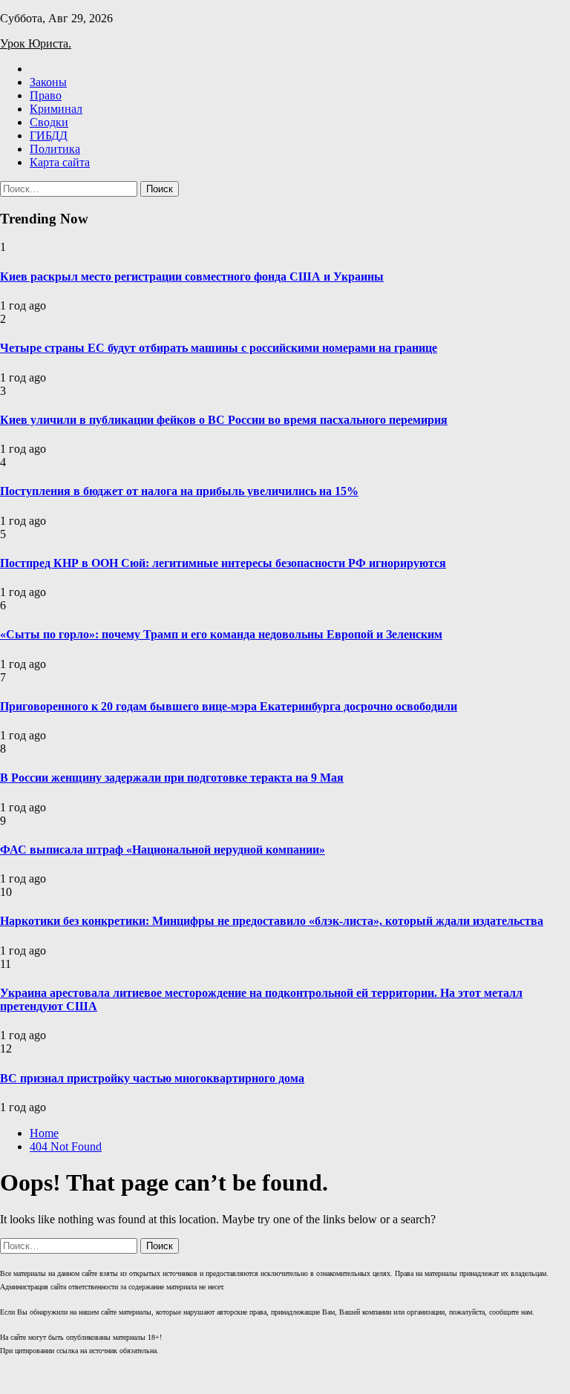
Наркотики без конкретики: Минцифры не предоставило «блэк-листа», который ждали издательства (271, 920)
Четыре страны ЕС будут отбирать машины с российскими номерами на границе (218, 347)
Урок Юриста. (35, 43)
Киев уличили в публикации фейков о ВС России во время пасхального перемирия (224, 419)
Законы (48, 82)
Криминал (56, 108)
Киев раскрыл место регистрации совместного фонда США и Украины (192, 276)
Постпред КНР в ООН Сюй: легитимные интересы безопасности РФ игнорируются (223, 563)
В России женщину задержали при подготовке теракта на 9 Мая (172, 777)
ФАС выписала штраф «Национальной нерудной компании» (162, 849)
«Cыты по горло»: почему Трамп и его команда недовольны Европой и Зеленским (221, 634)
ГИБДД (49, 135)
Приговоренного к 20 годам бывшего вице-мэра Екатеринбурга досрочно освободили (228, 706)
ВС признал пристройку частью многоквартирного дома (152, 1078)
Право (46, 95)
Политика (55, 149)
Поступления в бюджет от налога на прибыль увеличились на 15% (179, 491)
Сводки (49, 122)
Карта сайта (60, 162)
